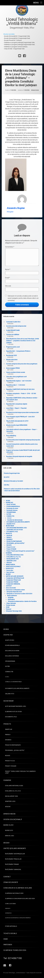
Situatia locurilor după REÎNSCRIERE (16, 425)
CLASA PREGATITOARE (13, 330)
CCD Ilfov (6, 485)
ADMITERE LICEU (11, 560)
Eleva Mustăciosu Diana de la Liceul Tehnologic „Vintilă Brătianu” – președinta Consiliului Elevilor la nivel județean (22, 340)
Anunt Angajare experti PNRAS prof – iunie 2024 (20, 416)
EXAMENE (9, 553)
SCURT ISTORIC (11, 504)
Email (7, 278)
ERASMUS (9, 539)
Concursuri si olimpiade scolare (15, 590)
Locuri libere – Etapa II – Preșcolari (16, 408)
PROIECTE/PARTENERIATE (14, 541)
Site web (8, 286)
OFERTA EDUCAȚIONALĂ (13, 566)
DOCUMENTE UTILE (12, 531)
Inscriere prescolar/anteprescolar (16, 326)
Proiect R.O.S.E (11, 547)
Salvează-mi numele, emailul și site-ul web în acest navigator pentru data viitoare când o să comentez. (23, 298)
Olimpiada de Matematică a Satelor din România (22, 601)
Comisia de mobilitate (12, 334)
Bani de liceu (10, 572)
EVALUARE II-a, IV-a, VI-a (14, 557)
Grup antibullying (11, 435)
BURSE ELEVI (10, 568)
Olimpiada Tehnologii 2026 (14, 611)
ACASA (8, 500)
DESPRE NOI (9, 502)
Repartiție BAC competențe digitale (16, 404)
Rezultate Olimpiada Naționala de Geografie (19, 456)
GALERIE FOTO (11, 524)
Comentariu (9, 247)
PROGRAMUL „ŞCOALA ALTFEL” (16, 543)
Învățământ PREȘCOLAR (14, 580)
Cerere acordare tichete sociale (15, 372)
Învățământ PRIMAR (12, 582)
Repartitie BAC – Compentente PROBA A (18, 351)
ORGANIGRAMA (11, 512)
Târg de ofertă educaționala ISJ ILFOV (17, 421)
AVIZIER (8, 574)
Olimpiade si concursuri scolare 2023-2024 (19, 593)
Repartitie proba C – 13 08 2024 (15, 385)
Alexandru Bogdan (16, 208)
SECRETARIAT (10, 526)
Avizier (37, 90)
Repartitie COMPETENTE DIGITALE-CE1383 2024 (20, 389)
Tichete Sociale (10, 605)
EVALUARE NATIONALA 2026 (15, 555)
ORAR (7, 607)
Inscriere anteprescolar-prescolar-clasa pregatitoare (21, 364)
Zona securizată (11, 588)
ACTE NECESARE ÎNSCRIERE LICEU (17, 528)
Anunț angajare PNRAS (13, 368)
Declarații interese (12, 510)
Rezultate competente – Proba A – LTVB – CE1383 (21, 393)
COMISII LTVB (10, 516)
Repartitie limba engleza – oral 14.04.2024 (18, 381)
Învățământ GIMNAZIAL (13, 584)
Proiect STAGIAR (11, 549)
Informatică (11, 599)
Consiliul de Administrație (14, 520)
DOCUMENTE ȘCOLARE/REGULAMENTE (18, 522)
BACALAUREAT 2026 (13, 559)
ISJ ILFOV (6, 477)
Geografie (10, 597)
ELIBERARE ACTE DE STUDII (15, 529)
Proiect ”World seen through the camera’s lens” (20, 551)
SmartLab (9, 535)
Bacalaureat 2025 (11, 355)
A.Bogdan (10, 212)
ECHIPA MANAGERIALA (13, 506)
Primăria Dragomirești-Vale (12, 473)
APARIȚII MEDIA (10, 564)
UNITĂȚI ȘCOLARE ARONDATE (14, 576)
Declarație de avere (12, 508)
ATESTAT (9, 562)
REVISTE (9, 545)
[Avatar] (22, 199)
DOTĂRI (9, 514)
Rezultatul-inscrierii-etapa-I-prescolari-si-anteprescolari (22, 412)
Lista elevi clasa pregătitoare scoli (16, 376)
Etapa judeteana (12, 595)
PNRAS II (9, 537)
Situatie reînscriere (11, 359)
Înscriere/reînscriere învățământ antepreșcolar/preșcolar (23, 440)
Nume (7, 269)
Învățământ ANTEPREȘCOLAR (15, 578)
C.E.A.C (9, 518)
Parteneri (8, 609)
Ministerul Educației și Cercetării (13, 481)
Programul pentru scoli (13, 347)
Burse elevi (10, 570)
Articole (33, 90)
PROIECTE (9, 533)
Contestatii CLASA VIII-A (13, 322)
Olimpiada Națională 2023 (14, 591)
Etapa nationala (11, 603)
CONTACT (9, 586)
